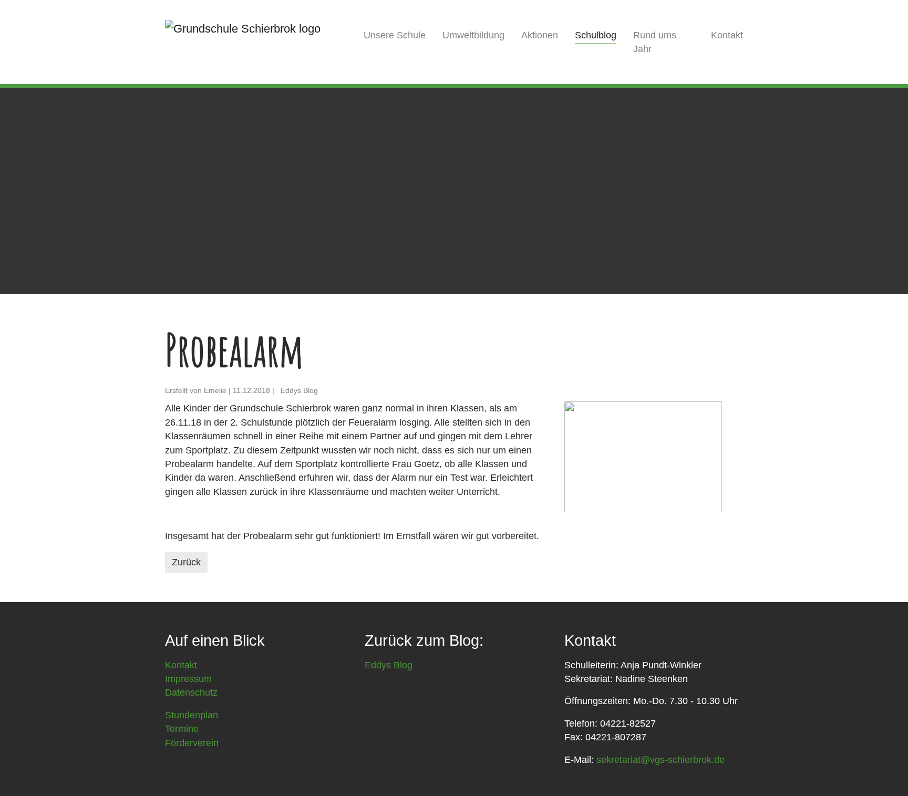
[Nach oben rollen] (883, 771)
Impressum (188, 679)
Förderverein (192, 743)
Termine (182, 728)
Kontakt (181, 665)
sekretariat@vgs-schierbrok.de (660, 759)
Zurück (186, 562)
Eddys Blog (388, 665)
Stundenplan (191, 715)
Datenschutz (191, 692)
